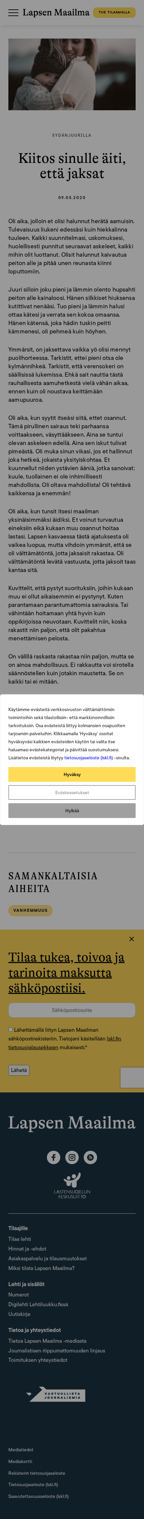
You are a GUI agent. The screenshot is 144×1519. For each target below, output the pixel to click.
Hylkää (72, 810)
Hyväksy (72, 774)
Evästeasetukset (72, 792)
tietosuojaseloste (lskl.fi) (88, 757)
